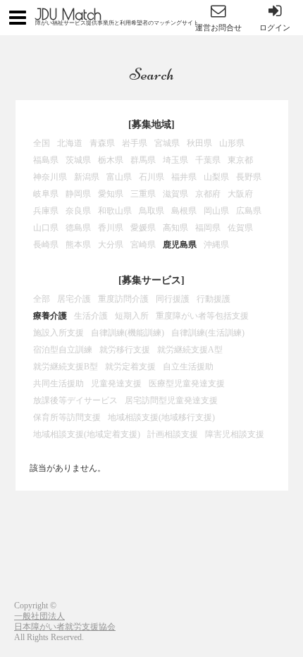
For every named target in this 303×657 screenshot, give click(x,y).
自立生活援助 (188, 367)
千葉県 (208, 160)
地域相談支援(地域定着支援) (86, 434)
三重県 (143, 194)
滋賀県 (175, 194)
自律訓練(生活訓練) (208, 333)
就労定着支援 (130, 367)
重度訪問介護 (123, 299)
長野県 (248, 177)
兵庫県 (45, 211)
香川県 (110, 228)
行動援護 (213, 299)
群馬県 (143, 160)
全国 (41, 143)
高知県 (175, 228)
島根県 (184, 211)
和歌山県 (115, 211)
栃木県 (110, 160)
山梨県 (216, 177)
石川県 (151, 177)
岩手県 (134, 143)
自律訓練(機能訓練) (127, 333)
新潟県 (86, 177)
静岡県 (78, 194)
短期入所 (132, 316)
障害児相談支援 (234, 434)
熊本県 (78, 245)
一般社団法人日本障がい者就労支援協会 (65, 621)
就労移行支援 (124, 350)
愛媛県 (143, 228)
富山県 (119, 177)
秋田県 (199, 143)
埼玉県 (175, 160)
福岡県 (208, 228)
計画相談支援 (172, 434)
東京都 (240, 160)
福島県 (45, 160)
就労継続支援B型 (65, 367)
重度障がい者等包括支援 (202, 316)
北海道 (69, 143)
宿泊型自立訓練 (62, 350)
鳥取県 (151, 211)
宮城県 (167, 143)
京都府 (208, 194)
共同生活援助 (58, 383)
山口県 (45, 228)
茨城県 (78, 160)
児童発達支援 (116, 383)
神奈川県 (50, 177)
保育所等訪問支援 (67, 417)
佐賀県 (240, 228)
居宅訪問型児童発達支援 (171, 400)
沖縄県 (216, 245)
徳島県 (78, 228)
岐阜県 (45, 194)
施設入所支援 (58, 333)
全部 (41, 299)
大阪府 (240, 194)
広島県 (248, 211)
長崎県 (45, 245)
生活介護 (91, 316)
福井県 (184, 177)
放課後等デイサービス (75, 400)
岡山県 (216, 211)
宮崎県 (143, 245)
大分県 (110, 245)
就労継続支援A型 (190, 350)
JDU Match (68, 14)
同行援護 (173, 299)
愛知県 (110, 194)
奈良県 (78, 211)
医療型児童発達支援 (187, 383)
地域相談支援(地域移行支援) (161, 417)
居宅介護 (74, 299)
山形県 (232, 143)
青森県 (102, 143)
